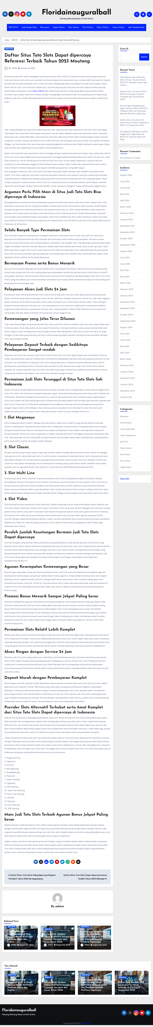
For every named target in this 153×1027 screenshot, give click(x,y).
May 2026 (124, 194)
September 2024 (128, 321)
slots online (38, 91)
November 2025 (127, 232)
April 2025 (125, 277)
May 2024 (124, 346)
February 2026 (127, 213)
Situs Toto (124, 478)
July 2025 (124, 257)
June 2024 (125, 340)
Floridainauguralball (76, 12)
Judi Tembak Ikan (136, 27)
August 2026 (126, 175)
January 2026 (126, 219)
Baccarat (44, 27)
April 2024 (125, 353)
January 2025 (126, 296)
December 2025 (127, 226)
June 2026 (125, 188)
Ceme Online (118, 27)
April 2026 (125, 200)
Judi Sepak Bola (29, 27)
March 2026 (125, 207)
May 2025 (124, 270)
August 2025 (126, 251)
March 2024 (125, 359)
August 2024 (126, 327)
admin (14, 68)
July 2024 (125, 334)
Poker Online (103, 27)
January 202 (126, 397)
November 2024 (127, 308)
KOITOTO (13, 27)
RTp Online (87, 27)
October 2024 (126, 315)
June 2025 (125, 264)
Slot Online (73, 27)
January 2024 (126, 372)
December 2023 (127, 378)
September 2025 (127, 245)
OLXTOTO (85, 1023)
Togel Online (59, 27)
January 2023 (126, 384)
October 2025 (126, 238)
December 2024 (127, 302)
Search (124, 49)
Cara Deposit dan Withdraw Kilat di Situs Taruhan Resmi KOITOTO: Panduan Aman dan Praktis (20, 937)
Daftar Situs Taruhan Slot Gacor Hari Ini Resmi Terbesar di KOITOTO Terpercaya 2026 (134, 122)
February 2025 (127, 289)
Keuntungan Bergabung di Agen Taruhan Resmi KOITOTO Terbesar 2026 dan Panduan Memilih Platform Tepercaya (93, 937)
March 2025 (125, 283)
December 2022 (127, 391)
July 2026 (125, 181)
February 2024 (127, 365)
